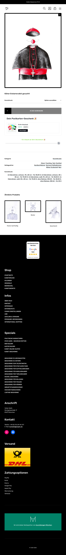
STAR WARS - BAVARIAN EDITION (15, 341)
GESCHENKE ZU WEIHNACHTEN (15, 358)
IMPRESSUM (9, 306)
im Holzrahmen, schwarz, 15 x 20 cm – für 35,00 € (24, 175)
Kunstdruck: (9, 100)
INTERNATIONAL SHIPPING (13, 322)
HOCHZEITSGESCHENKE (13, 390)
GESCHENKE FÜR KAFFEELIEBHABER (17, 369)
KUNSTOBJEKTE (10, 288)
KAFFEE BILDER (10, 346)
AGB (6, 314)
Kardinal (58, 163)
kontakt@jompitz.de (16, 427)
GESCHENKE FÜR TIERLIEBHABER (16, 374)
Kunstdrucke (57, 159)
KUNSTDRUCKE (10, 278)
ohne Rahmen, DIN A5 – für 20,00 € (49, 179)
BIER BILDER (9, 344)
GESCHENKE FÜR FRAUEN (13, 382)
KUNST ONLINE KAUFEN (12, 349)
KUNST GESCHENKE (11, 351)
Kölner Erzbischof (52, 167)
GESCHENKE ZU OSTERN (13, 361)
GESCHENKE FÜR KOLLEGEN (14, 379)
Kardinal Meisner (39, 165)
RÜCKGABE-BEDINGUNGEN (13, 319)
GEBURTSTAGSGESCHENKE (14, 387)
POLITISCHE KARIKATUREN (13, 338)
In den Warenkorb (36, 111)
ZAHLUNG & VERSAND (12, 316)
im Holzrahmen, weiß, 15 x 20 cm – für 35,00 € (44, 177)
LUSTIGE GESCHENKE (12, 392)
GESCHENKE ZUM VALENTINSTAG (15, 363)
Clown (43, 163)
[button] (59, 14)
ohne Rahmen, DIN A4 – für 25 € (50, 181)
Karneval (49, 165)
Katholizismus (56, 165)
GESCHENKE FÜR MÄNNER (13, 384)
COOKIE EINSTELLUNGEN (13, 311)
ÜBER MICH (8, 301)
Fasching (49, 163)
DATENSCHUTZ (10, 309)
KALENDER (8, 280)
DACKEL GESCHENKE (11, 376)
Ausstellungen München (44, 525)
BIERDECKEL (9, 286)
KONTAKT (8, 303)
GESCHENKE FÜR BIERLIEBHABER (16, 371)
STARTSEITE (9, 275)
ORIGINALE (8, 283)
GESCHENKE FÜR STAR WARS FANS (16, 366)
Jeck (54, 163)
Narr (60, 167)
